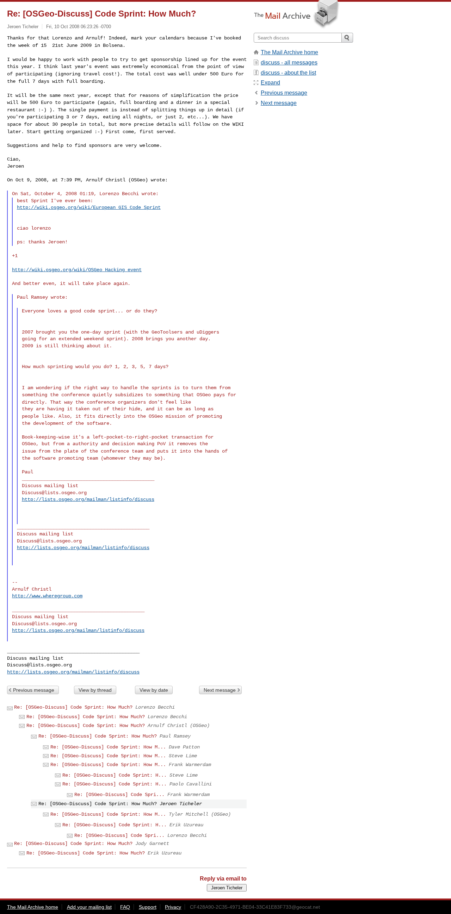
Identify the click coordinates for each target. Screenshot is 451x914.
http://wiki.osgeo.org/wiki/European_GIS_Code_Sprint (89, 207)
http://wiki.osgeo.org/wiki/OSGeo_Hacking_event (77, 270)
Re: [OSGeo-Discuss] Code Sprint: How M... (108, 747)
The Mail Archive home (289, 52)
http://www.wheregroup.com (47, 596)
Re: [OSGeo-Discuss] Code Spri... (119, 794)
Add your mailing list (89, 907)
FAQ (125, 907)
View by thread (95, 690)
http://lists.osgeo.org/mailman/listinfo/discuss (88, 499)
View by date (154, 690)
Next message (220, 690)
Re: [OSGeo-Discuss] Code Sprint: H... (114, 775)
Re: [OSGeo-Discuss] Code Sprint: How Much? (73, 707)
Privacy (173, 907)
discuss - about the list (288, 73)
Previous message (33, 690)
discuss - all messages (289, 63)
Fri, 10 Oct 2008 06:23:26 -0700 (78, 26)
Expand (270, 83)
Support (147, 907)
